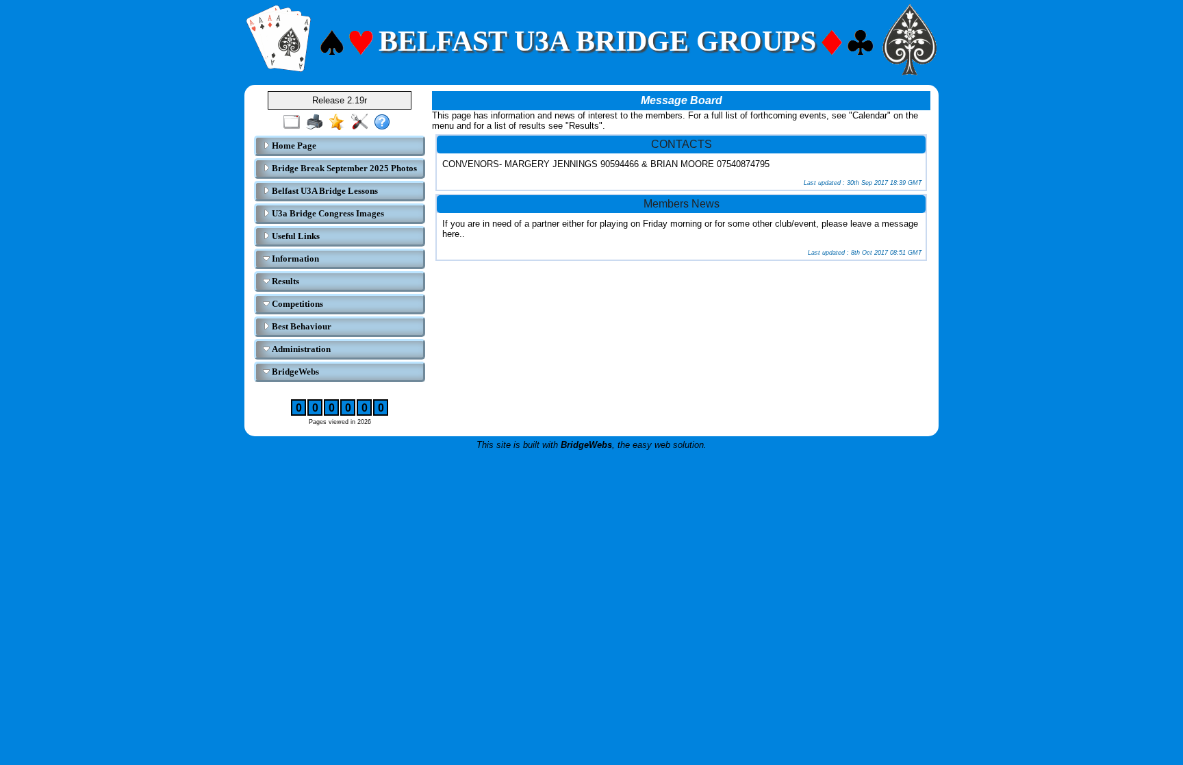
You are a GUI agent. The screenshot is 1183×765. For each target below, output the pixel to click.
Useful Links (295, 236)
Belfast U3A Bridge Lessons (324, 191)
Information (294, 258)
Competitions (296, 304)
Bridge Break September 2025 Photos (343, 168)
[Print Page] (317, 122)
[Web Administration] (362, 122)
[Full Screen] (294, 122)
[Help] (385, 122)
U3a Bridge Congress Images (327, 213)
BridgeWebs (294, 371)
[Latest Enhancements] (340, 122)
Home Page (293, 145)
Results (284, 281)
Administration (300, 349)
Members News (682, 204)
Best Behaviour (300, 326)
